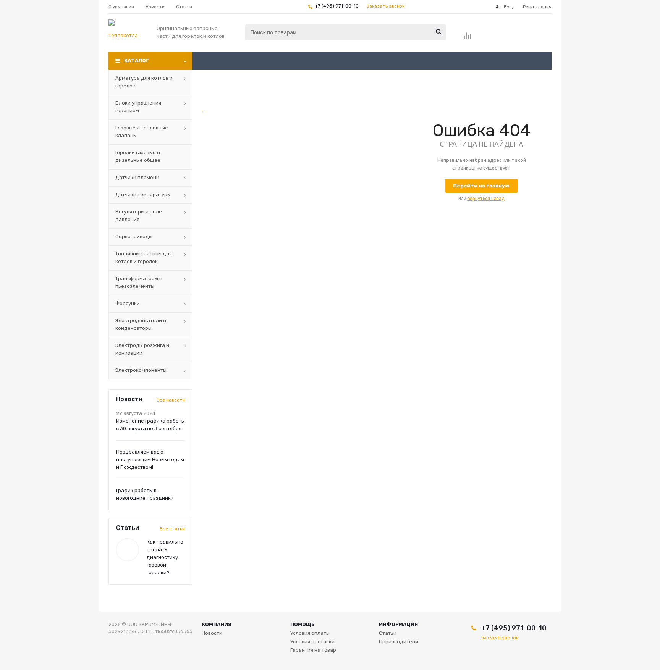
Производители (398, 641)
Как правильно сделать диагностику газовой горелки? (165, 557)
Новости (212, 633)
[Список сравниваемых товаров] (467, 38)
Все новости (171, 400)
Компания (216, 624)
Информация (398, 624)
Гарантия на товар (313, 650)
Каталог (136, 60)
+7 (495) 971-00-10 (337, 6)
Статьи (387, 633)
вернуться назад (486, 198)
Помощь (302, 624)
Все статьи (172, 528)
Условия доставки (312, 641)
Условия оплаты (310, 633)
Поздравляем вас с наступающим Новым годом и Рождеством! (150, 459)
